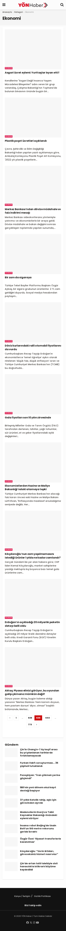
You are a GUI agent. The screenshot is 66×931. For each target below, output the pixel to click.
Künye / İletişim (22, 896)
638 (30, 717)
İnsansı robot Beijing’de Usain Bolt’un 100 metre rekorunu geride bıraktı (38, 828)
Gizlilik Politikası (42, 896)
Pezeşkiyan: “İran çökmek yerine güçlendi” (40, 777)
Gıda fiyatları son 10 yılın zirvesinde (28, 417)
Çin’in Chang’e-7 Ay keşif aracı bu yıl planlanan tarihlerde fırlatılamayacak (39, 752)
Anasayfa (7, 12)
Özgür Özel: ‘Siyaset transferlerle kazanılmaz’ (40, 840)
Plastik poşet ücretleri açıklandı (26, 141)
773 (30, 724)
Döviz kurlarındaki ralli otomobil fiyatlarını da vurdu (33, 347)
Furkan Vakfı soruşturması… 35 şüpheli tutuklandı (39, 764)
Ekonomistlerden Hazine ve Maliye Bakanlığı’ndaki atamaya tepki (27, 487)
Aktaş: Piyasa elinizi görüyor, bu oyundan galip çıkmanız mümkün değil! (32, 692)
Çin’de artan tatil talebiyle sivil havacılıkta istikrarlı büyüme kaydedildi (39, 866)
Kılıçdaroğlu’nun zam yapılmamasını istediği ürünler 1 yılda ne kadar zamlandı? (32, 555)
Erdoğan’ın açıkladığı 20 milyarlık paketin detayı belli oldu (32, 624)
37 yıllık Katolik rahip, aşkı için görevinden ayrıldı (38, 801)
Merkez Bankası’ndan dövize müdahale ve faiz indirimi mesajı (33, 211)
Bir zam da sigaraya (18, 277)
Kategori (18, 12)
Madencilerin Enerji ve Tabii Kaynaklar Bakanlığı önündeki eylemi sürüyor (38, 815)
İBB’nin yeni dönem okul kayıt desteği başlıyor (38, 789)
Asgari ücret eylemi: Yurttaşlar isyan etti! (32, 72)
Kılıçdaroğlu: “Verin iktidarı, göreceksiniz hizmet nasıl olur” (39, 853)
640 (47, 717)
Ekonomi (29, 12)
